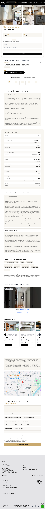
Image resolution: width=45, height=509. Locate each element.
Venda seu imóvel (6, 485)
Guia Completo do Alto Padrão (9, 487)
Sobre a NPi (5, 480)
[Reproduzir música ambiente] (42, 503)
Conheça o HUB (6, 477)
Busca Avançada (22, 2)
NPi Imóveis (6, 60)
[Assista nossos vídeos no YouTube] (38, 506)
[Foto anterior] (5, 326)
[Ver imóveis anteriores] (5, 334)
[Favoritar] (38, 62)
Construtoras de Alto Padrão (9, 493)
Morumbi (17, 60)
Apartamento (11, 60)
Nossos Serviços (6, 482)
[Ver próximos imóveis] (40, 334)
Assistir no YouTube (23, 312)
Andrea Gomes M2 (24, 309)
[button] (11, 14)
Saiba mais (8, 345)
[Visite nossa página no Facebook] (35, 506)
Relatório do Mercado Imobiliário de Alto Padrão (11, 490)
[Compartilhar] (40, 62)
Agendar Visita (22, 53)
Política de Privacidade (6, 506)
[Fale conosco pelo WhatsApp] (42, 506)
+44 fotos (39, 20)
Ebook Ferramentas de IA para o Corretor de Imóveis (10, 496)
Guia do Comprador (33, 2)
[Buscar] (15, 2)
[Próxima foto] (18, 326)
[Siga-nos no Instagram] (32, 506)
